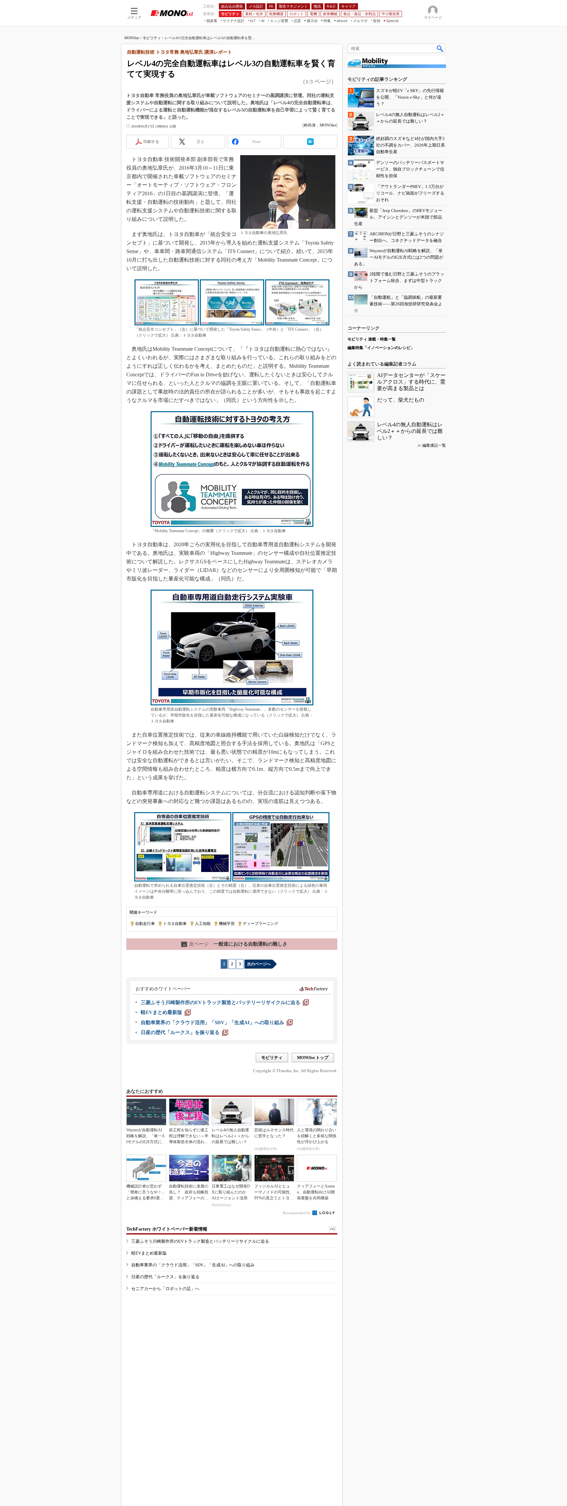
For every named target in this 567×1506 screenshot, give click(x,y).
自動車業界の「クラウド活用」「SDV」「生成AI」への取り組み (193, 1264)
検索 (440, 48)
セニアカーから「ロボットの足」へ (165, 1288)
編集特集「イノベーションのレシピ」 (380, 347)
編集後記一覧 (434, 445)
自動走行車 (145, 923)
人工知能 (203, 923)
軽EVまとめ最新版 (149, 1253)
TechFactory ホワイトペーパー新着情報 (166, 1229)
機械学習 (227, 923)
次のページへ (259, 964)
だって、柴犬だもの (400, 400)
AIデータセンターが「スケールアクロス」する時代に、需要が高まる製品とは (411, 381)
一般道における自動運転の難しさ (234, 944)
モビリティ (152, 38)
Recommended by (297, 1213)
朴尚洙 (310, 125)
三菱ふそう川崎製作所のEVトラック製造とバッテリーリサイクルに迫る (200, 1241)
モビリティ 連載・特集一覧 (371, 339)
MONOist (131, 38)
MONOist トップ (312, 1057)
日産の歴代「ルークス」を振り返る (165, 1276)
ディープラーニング (260, 923)
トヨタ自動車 (175, 923)
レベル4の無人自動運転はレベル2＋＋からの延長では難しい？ (410, 431)
